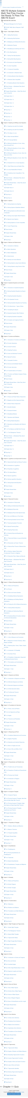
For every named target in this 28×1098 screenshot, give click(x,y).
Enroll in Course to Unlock (14, 1094)
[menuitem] (1, 3)
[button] (1, 1)
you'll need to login (20, 1092)
